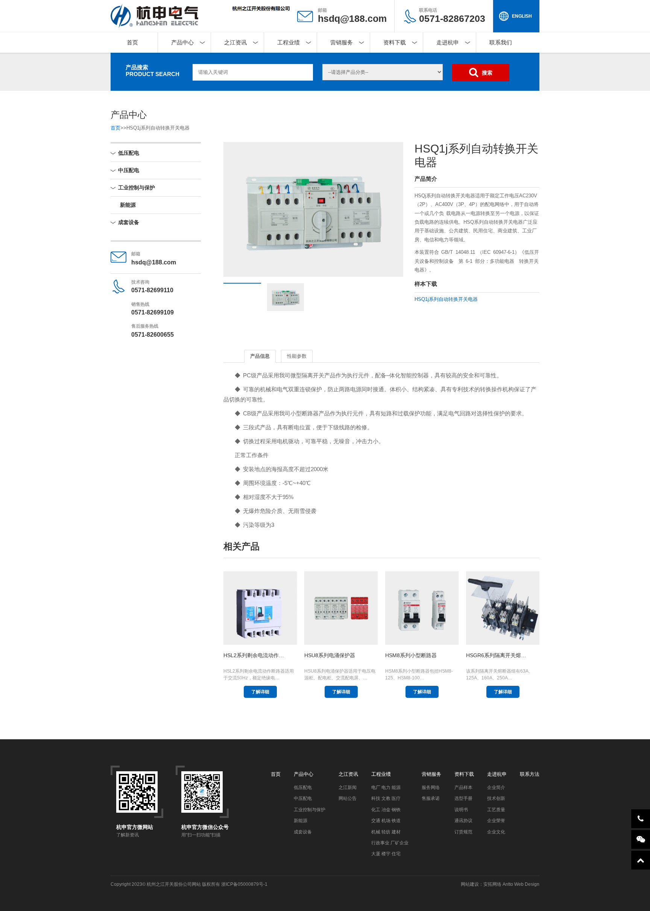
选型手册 (463, 798)
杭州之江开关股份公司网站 (174, 884)
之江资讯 (235, 42)
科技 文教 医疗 (386, 798)
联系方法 (529, 774)
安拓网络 (492, 884)
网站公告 (348, 798)
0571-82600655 (152, 334)
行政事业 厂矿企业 (390, 842)
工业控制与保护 (136, 188)
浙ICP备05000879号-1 (244, 884)
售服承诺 (431, 798)
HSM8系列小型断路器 (411, 655)
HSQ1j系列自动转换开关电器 (446, 299)
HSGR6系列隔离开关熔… (496, 655)
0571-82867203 (452, 16)
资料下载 (394, 42)
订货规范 (463, 832)
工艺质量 (496, 809)
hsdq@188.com (352, 18)
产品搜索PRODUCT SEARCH (152, 70)
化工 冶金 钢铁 (386, 809)
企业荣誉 (496, 820)
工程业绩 (288, 42)
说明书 (461, 809)
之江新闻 (348, 787)
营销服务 (341, 42)
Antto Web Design (520, 884)
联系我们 (500, 42)
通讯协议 (463, 820)
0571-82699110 (152, 290)
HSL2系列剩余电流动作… (253, 655)
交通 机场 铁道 (386, 820)
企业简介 (496, 787)
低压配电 (128, 153)
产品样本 (463, 787)
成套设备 (128, 222)
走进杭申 (447, 42)
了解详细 (260, 691)
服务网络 (431, 787)
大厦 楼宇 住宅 (386, 853)
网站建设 (470, 884)
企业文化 (496, 832)
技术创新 (496, 798)
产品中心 (182, 42)
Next (386, 209)
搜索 (487, 73)
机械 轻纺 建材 (386, 832)
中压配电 (128, 170)
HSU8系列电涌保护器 (329, 655)
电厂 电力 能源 (386, 787)
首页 (132, 42)
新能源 (128, 205)
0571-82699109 (152, 312)
